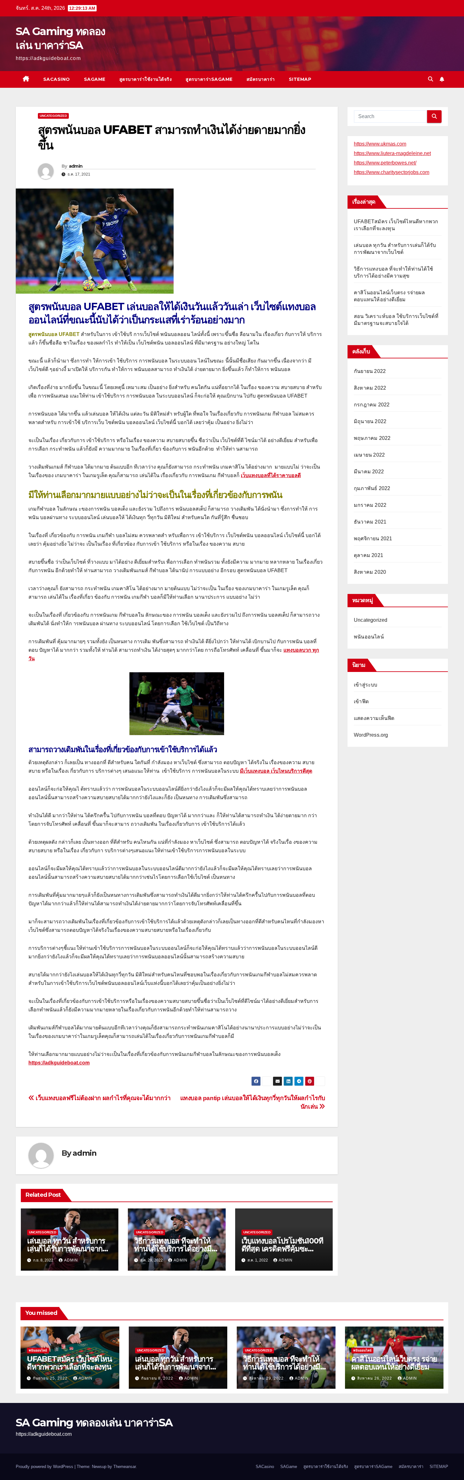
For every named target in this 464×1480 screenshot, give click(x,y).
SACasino (56, 79)
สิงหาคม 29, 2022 (267, 1378)
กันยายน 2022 (370, 371)
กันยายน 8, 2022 (158, 1378)
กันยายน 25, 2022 (51, 1378)
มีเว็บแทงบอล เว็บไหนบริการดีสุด (276, 771)
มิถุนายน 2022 (370, 421)
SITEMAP (300, 79)
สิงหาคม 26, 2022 (375, 1378)
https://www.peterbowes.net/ (385, 162)
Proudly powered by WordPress (45, 1466)
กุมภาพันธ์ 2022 (372, 488)
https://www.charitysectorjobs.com (391, 172)
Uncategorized (53, 115)
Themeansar (124, 1466)
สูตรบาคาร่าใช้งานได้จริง (145, 79)
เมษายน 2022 (369, 455)
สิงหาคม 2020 (370, 572)
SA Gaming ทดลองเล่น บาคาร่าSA (94, 1422)
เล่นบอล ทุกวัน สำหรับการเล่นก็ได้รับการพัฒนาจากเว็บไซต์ (66, 1248)
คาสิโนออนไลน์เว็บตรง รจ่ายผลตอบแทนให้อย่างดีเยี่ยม (394, 1362)
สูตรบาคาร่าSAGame (209, 79)
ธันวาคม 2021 (370, 521)
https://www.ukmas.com (380, 144)
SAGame (94, 79)
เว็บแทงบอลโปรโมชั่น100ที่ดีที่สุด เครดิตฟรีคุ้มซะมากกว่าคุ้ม (282, 1248)
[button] (430, 79)
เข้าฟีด (361, 701)
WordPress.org (371, 735)
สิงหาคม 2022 (370, 388)
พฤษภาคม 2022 (372, 438)
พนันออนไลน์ (369, 636)
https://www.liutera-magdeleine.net (392, 153)
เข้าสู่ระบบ (366, 684)
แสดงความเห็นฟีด (374, 718)
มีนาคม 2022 (369, 471)
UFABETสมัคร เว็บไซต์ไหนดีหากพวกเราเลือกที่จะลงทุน (69, 1362)
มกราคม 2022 (370, 505)
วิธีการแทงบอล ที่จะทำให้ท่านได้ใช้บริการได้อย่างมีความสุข (172, 1248)
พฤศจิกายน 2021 (373, 538)
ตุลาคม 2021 (368, 555)
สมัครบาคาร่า (261, 79)
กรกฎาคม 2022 (372, 404)
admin (76, 166)
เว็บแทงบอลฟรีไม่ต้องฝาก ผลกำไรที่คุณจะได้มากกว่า (102, 1098)
